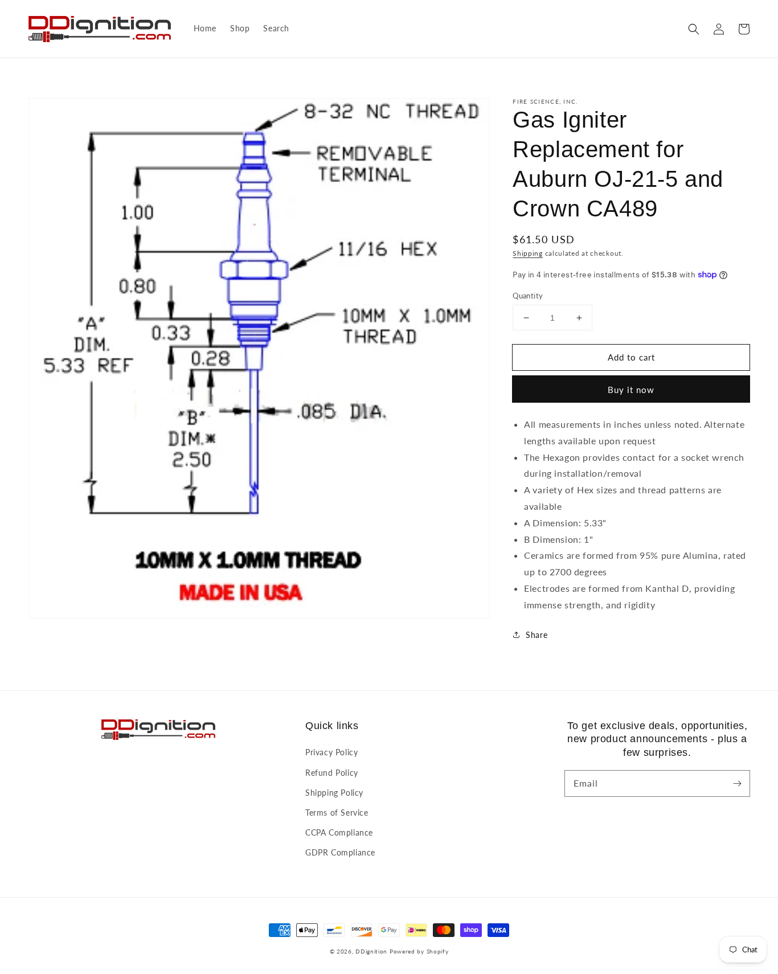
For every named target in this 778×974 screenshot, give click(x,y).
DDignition (371, 951)
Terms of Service (336, 812)
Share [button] (536, 635)
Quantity (528, 295)
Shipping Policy (334, 792)
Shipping (528, 253)
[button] (693, 29)
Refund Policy (331, 772)
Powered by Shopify (419, 951)
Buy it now (631, 389)
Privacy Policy (331, 752)
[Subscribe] (737, 783)
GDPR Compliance (340, 852)
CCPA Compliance (339, 832)
